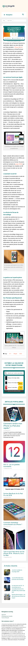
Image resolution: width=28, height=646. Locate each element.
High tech (4, 614)
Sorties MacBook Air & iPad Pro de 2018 (13, 494)
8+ (20, 47)
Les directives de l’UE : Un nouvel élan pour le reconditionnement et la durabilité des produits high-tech (18, 589)
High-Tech (9, 20)
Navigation (9, 15)
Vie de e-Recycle (5, 617)
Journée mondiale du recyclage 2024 (17, 570)
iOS (21, 353)
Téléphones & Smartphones (14, 41)
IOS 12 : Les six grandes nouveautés (11, 465)
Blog (4, 20)
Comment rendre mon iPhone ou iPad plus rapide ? (12, 425)
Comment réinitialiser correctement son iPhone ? (12, 523)
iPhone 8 (16, 47)
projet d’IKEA (18, 164)
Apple (15, 353)
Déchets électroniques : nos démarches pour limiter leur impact (18, 596)
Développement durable (7, 616)
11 (10, 353)
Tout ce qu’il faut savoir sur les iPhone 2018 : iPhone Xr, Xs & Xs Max (13, 553)
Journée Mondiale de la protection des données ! (18, 578)
